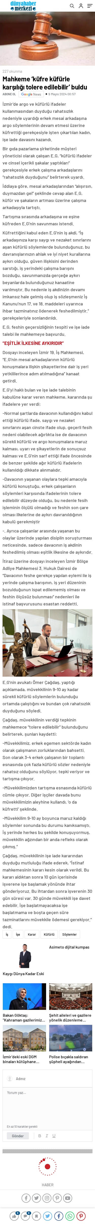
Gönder (18, 1136)
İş (7, 934)
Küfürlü (49, 934)
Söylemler (69, 934)
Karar (32, 934)
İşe (18, 934)
